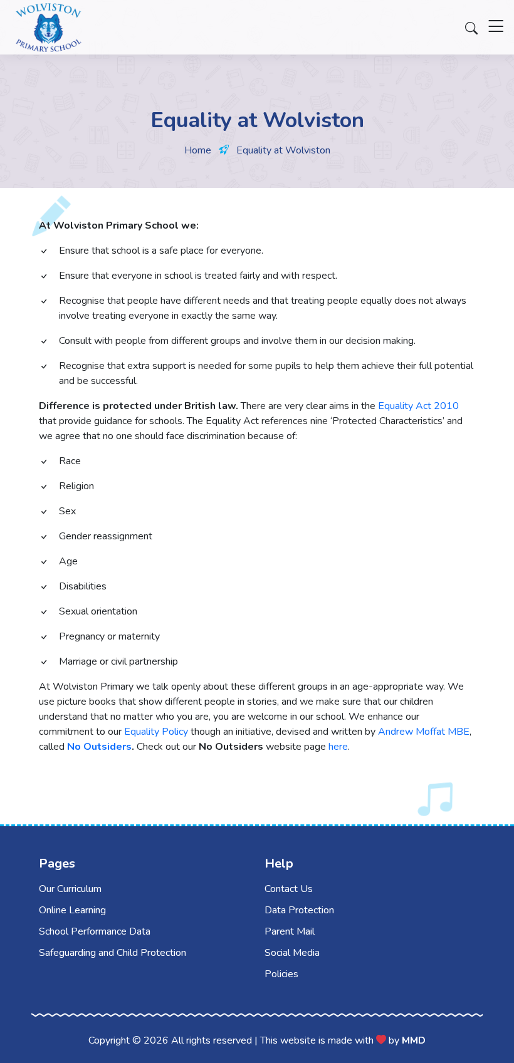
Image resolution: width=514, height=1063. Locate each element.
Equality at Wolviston (283, 150)
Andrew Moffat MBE (423, 732)
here (338, 747)
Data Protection (299, 910)
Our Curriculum (70, 889)
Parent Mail (290, 931)
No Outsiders (99, 747)
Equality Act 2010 (418, 406)
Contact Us (289, 889)
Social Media (292, 953)
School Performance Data (94, 931)
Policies (281, 974)
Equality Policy (156, 732)
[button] (495, 31)
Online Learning (72, 910)
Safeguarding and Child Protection (112, 953)
